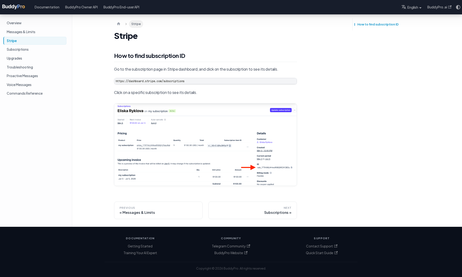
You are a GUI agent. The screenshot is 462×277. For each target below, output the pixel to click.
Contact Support (319, 246)
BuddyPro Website (228, 253)
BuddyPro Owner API (81, 7)
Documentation (47, 7)
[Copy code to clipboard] (291, 84)
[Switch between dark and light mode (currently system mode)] (458, 7)
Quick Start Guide (319, 253)
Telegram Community (229, 246)
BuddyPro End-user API (121, 7)
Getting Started (140, 246)
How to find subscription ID (378, 24)
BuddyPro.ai (437, 7)
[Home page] (118, 24)
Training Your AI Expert (140, 253)
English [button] (412, 7)
